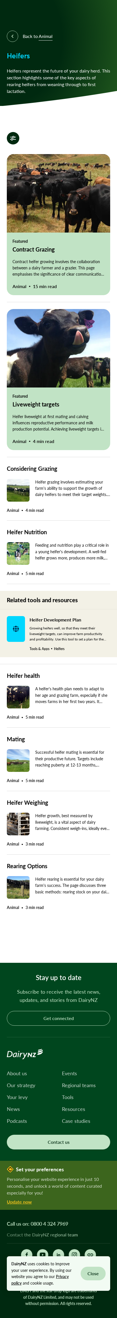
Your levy (17, 1097)
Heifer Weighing (27, 802)
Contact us (59, 1142)
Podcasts (17, 1120)
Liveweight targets (35, 404)
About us (17, 1073)
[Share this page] (90, 1254)
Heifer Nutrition (27, 532)
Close (93, 1273)
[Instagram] (74, 1254)
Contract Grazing (33, 249)
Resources (73, 1109)
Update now (19, 1201)
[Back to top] (103, 949)
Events (69, 1073)
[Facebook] (26, 1254)
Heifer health (23, 676)
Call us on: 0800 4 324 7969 (37, 1223)
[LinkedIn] (58, 1254)
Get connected (58, 1018)
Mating (16, 739)
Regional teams (79, 1085)
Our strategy (21, 1085)
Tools (68, 1097)
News (13, 1109)
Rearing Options (27, 866)
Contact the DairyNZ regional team (42, 1235)
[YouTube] (42, 1254)
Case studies (76, 1120)
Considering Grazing (32, 468)
